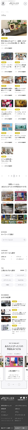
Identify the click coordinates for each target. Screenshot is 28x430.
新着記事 (3, 408)
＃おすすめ (20, 280)
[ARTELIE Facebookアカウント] (26, 398)
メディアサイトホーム (21, 405)
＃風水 (7, 284)
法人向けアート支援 (19, 428)
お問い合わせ (18, 418)
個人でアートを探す (5, 428)
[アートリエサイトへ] (14, 3)
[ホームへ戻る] (3, 4)
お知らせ (3, 256)
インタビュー (20, 259)
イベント (18, 256)
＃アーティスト (7, 280)
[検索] (24, 240)
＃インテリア (20, 275)
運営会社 (17, 420)
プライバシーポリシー (6, 420)
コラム (3, 259)
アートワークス (19, 415)
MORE (22, 270)
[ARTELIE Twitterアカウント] (21, 398)
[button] (9, 385)
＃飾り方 (7, 275)
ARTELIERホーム (5, 405)
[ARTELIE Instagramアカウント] (24, 398)
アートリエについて (5, 418)
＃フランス (20, 284)
